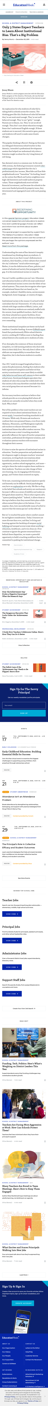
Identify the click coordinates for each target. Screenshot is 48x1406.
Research (39, 549)
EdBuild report (39, 329)
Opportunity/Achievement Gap (23, 549)
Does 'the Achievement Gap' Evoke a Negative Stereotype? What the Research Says (14, 594)
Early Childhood (9, 747)
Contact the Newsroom (33, 1360)
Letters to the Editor (32, 1348)
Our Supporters (7, 1360)
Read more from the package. (15, 246)
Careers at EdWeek (9, 1363)
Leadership (9, 12)
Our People (6, 1356)
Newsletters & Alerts (9, 1378)
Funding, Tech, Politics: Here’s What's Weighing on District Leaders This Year (22, 1066)
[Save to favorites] (24, 82)
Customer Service (31, 1356)
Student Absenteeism (19, 792)
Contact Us (30, 1344)
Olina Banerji (7, 1080)
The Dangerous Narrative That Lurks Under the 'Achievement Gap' (15, 615)
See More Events (24, 878)
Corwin (30, 816)
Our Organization (8, 1348)
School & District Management (17, 23)
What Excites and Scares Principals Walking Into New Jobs (20, 1249)
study (10, 415)
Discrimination (18, 545)
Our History (6, 1352)
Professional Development (13, 629)
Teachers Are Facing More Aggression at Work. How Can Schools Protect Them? (21, 1127)
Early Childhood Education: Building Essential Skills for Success (21, 753)
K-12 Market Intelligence (34, 1386)
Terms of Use (33, 1401)
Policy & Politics (21, 12)
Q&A (31, 1183)
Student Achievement (11, 610)
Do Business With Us (34, 1370)
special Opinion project (18, 218)
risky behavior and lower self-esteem (17, 375)
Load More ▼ (24, 1275)
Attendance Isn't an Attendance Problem (18, 798)
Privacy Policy (10, 1397)
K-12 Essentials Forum (27, 747)
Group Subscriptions (9, 1382)
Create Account (24, 1303)
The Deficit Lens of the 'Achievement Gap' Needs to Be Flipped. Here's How (15, 669)
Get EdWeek (7, 1370)
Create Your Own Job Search (23, 1008)
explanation (18, 486)
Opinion (39, 23)
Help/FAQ (29, 1352)
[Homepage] (24, 4)
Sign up (24, 713)
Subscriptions (7, 1374)
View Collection (24, 645)
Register (6, 770)
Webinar (33, 792)
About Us (6, 1344)
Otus (30, 863)
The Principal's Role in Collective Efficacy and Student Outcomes (18, 846)
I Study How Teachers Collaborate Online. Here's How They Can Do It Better (22, 633)
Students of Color (19, 554)
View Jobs (11, 914)
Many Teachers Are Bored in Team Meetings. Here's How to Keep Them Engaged (21, 1189)
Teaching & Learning (37, 12)
